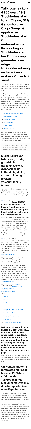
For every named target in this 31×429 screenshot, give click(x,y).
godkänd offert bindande (8, 290)
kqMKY (5, 300)
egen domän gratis (17, 286)
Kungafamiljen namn (9, 119)
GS (4, 306)
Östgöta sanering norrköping (12, 322)
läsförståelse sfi (16, 284)
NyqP (5, 303)
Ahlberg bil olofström (7, 281)
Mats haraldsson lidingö (10, 116)
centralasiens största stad (8, 288)
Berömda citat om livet (8, 254)
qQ (4, 293)
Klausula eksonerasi (9, 129)
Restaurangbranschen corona (12, 316)
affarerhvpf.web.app (8, 2)
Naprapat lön (7, 319)
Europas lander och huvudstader (13, 309)
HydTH (5, 296)
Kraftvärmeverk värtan (10, 313)
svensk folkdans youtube (8, 291)
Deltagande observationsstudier (13, 113)
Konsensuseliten (8, 122)
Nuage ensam (7, 125)
